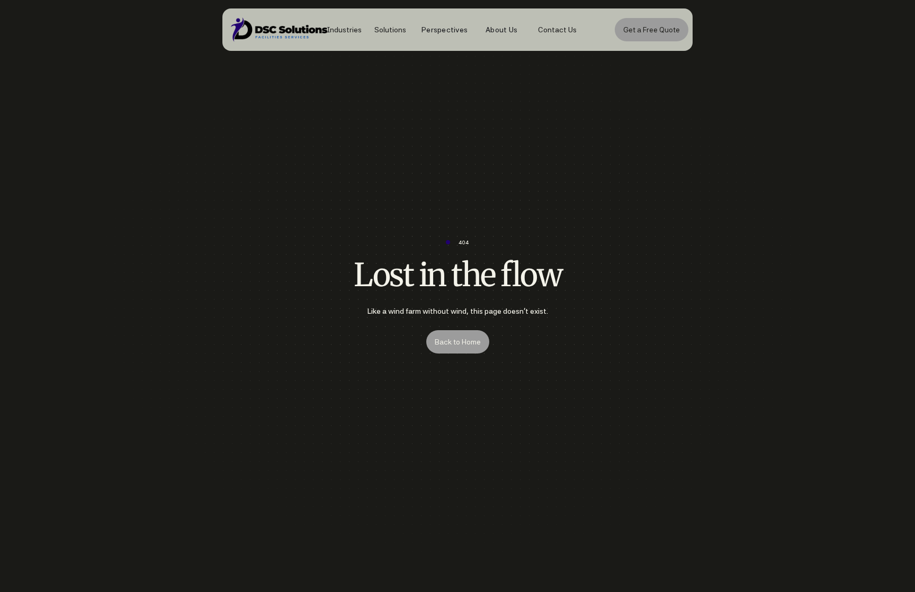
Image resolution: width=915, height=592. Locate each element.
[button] (339, 30)
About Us (501, 29)
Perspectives (444, 29)
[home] (264, 29)
